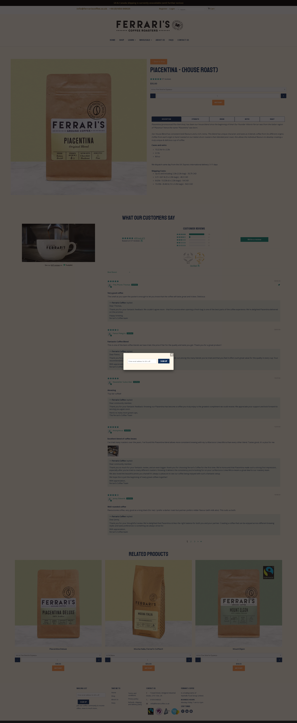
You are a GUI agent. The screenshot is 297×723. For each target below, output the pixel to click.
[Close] (172, 354)
